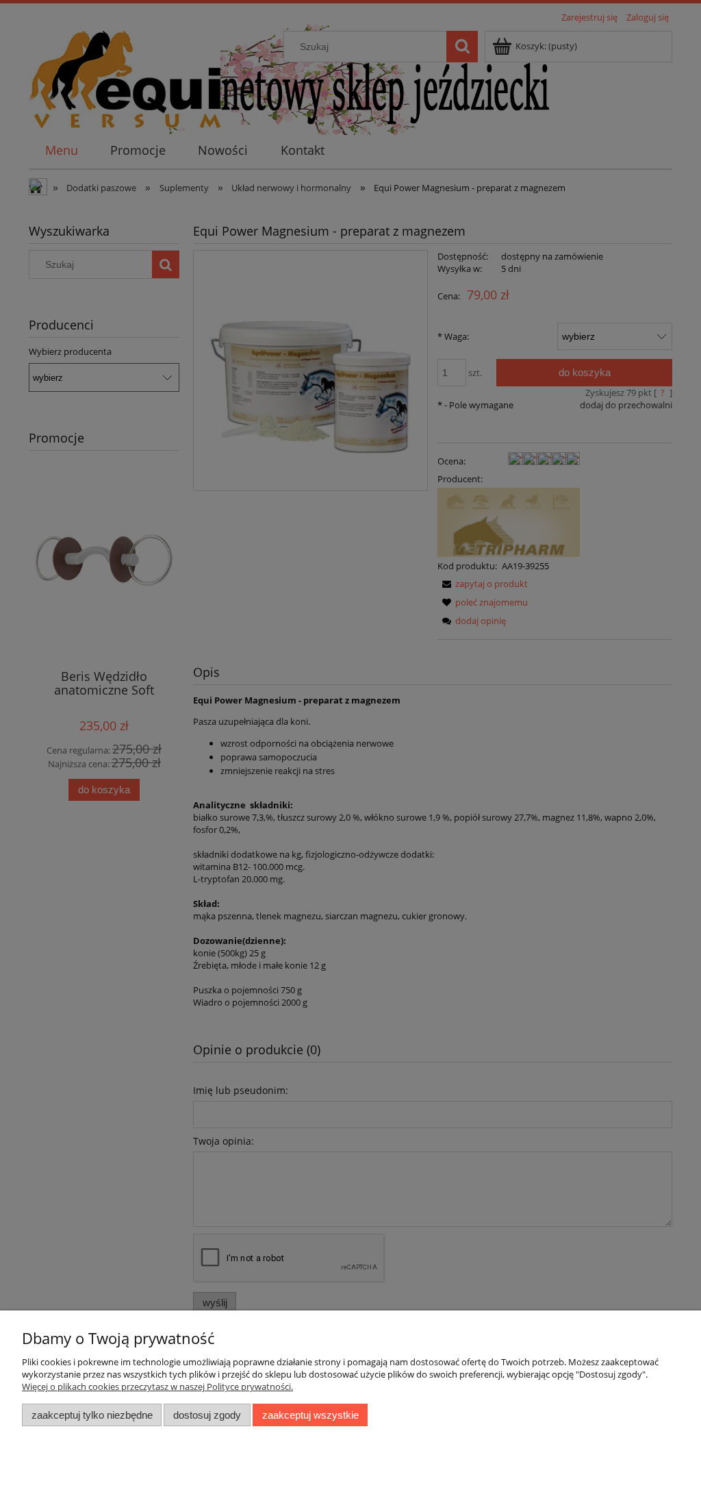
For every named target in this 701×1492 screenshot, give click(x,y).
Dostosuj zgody (207, 1415)
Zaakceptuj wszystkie (310, 1415)
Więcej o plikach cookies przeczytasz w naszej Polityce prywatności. (157, 1386)
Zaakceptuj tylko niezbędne (92, 1415)
